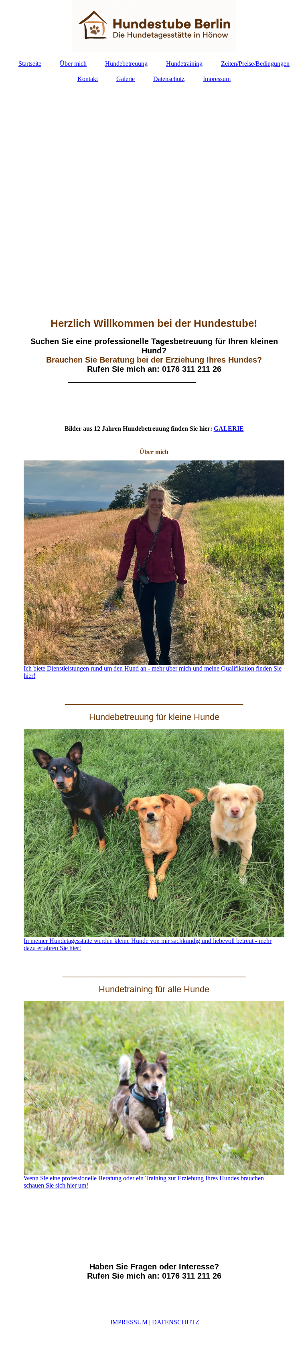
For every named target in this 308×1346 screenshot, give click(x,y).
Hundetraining (184, 63)
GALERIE (229, 428)
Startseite (29, 63)
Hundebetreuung (126, 63)
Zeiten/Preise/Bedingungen (255, 63)
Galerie (125, 78)
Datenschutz (168, 78)
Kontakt (87, 78)
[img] (154, 26)
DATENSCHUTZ (175, 1322)
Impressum (217, 78)
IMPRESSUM (129, 1322)
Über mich (73, 63)
